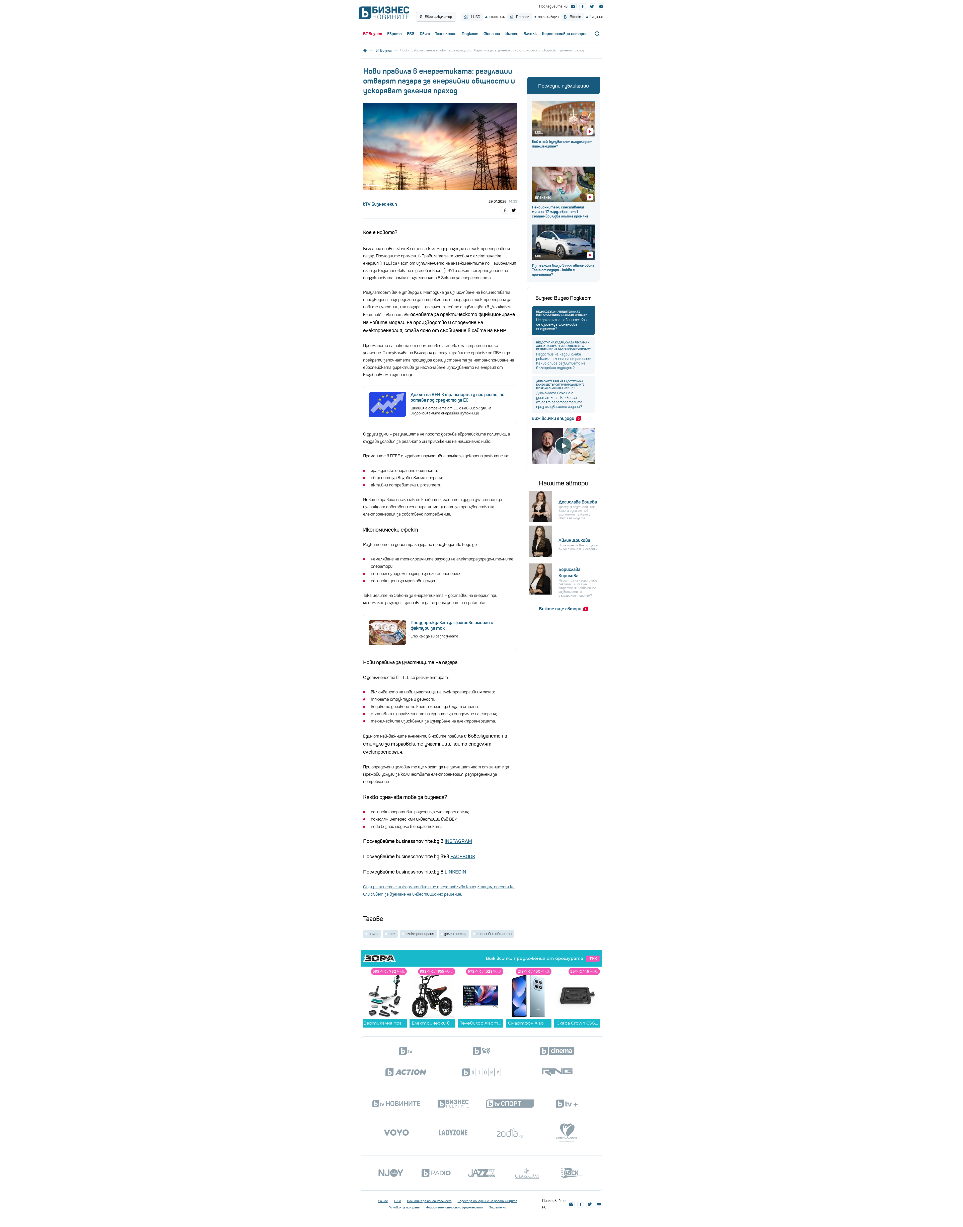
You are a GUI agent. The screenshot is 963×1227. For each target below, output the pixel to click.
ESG (411, 33)
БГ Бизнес (372, 33)
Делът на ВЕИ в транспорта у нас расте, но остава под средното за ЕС (458, 397)
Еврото (394, 33)
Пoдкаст (470, 33)
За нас (383, 1201)
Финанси (492, 33)
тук (593, 959)
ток (391, 933)
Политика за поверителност (429, 1201)
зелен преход (455, 933)
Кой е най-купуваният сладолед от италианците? (562, 144)
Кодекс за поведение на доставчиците (487, 1201)
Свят (425, 33)
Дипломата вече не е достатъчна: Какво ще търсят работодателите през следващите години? (560, 385)
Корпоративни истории (565, 33)
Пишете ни (497, 1207)
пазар (373, 933)
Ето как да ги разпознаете (434, 636)
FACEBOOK (462, 856)
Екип (397, 1201)
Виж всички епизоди (553, 418)
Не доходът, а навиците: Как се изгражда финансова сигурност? (561, 313)
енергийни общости (494, 933)
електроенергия (420, 933)
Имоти (511, 33)
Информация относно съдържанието (454, 1207)
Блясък (530, 33)
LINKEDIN (455, 872)
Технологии (445, 33)
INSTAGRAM (458, 841)
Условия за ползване (404, 1207)
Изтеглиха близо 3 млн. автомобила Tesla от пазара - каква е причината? (563, 270)
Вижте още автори (560, 609)
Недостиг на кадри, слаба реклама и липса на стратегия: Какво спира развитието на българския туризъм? (563, 346)
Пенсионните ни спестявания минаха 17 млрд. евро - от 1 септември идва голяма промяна (560, 212)
